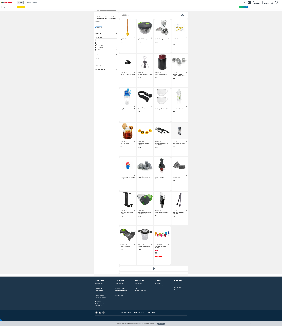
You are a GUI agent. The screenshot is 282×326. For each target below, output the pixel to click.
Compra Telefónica (31, 7)
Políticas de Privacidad (139, 312)
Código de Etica (138, 285)
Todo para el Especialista (140, 290)
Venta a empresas (99, 290)
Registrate (117, 285)
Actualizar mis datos (119, 295)
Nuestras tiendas (138, 283)
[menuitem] (250, 7)
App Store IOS (158, 283)
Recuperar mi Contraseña (121, 290)
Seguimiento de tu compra (121, 293)
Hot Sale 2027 (177, 287)
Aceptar (161, 323)
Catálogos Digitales (139, 293)
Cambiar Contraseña (119, 288)
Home (98, 10)
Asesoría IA (242, 7)
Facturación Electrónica (100, 297)
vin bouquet (98, 27)
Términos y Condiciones (100, 293)
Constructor (21, 7)
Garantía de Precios (99, 285)
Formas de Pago (98, 288)
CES (136, 288)
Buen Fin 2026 (177, 285)
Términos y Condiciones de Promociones (101, 300)
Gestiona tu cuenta (119, 283)
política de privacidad (144, 323)
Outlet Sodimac (177, 289)
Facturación (39, 7)
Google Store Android (159, 285)
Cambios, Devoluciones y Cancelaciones (101, 304)
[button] (138, 2)
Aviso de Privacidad (99, 295)
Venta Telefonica (151, 312)
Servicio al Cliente (99, 283)
